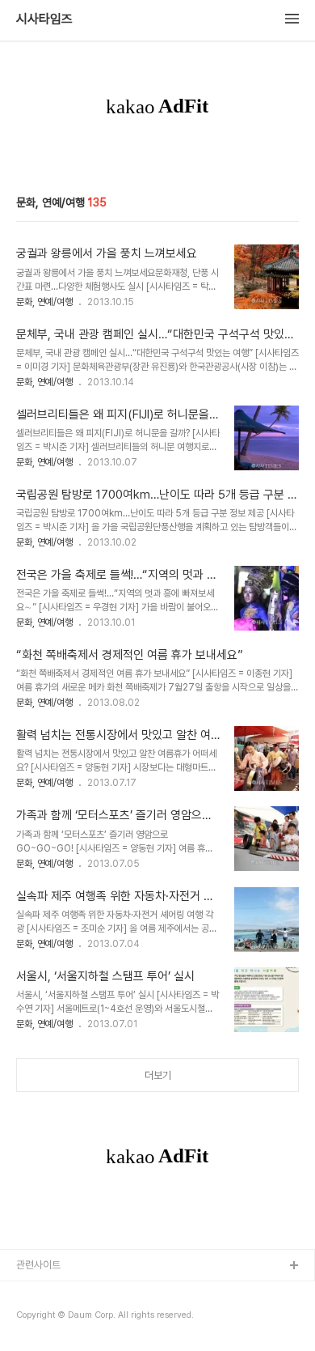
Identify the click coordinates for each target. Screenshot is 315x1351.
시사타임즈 (44, 19)
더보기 (158, 1075)
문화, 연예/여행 (44, 302)
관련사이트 (38, 1265)
